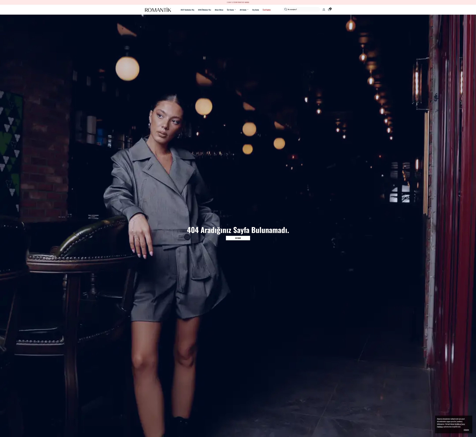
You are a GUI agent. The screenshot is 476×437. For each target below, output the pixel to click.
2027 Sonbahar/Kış (187, 9)
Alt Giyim (243, 9)
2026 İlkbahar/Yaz (204, 9)
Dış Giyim (255, 9)
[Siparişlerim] (323, 9)
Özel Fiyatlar (267, 9)
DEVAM (238, 238)
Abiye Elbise (219, 9)
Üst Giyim (230, 9)
